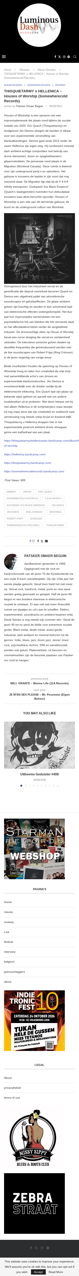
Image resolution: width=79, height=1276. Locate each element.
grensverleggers (14, 971)
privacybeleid (12, 1087)
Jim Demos (13, 512)
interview (9, 951)
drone (27, 492)
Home (7, 69)
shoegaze (36, 518)
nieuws (8, 912)
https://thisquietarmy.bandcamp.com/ (27, 462)
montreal (55, 512)
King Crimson (34, 512)
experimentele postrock (22, 498)
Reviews (25, 69)
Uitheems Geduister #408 (39, 774)
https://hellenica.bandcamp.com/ (25, 454)
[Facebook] (55, 57)
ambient (11, 492)
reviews (9, 922)
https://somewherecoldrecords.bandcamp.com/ (34, 471)
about (7, 981)
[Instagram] (64, 57)
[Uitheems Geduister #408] (39, 745)
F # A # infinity (53, 498)
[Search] (75, 57)
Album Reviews (46, 69)
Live (6, 932)
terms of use (12, 1097)
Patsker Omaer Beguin (29, 106)
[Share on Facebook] (38, 541)
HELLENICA (58, 505)
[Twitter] (59, 57)
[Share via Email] (46, 541)
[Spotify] (68, 57)
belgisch (9, 961)
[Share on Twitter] (42, 541)
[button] (7, 754)
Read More (56, 1272)
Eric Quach (45, 492)
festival (8, 941)
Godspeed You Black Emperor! (26, 505)
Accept (38, 1272)
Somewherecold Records (23, 525)
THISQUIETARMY (55, 525)
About (8, 1077)
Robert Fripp (15, 518)
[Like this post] (33, 541)
